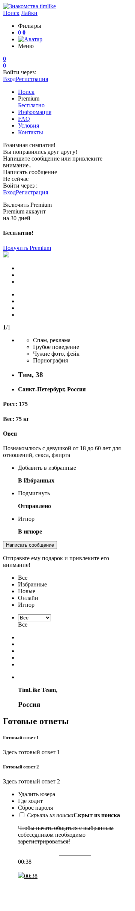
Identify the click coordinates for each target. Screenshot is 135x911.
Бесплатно (31, 105)
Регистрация (32, 79)
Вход (9, 79)
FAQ (24, 119)
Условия (28, 125)
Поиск (11, 13)
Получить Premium (27, 248)
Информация (34, 112)
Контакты (30, 132)
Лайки (29, 13)
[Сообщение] (67, 887)
